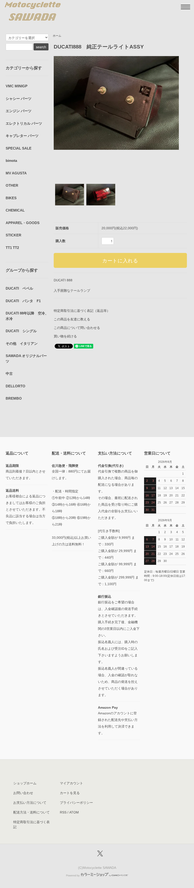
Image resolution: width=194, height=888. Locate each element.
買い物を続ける (65, 336)
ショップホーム (24, 783)
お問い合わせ (23, 793)
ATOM (74, 812)
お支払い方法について (29, 802)
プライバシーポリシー (76, 802)
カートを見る (70, 793)
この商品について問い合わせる (77, 328)
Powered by (73, 875)
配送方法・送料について (31, 812)
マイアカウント (71, 783)
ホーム (57, 35)
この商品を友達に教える (72, 319)
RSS (63, 812)
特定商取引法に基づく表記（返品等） (82, 311)
